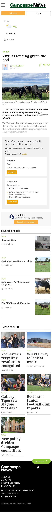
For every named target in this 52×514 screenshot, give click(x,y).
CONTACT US (7, 480)
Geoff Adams (18, 66)
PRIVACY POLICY (8, 486)
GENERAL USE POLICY (10, 483)
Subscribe (13, 13)
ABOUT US (5, 477)
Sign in (38, 13)
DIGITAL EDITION (8, 496)
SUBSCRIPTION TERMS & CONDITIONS (18, 490)
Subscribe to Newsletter (26, 222)
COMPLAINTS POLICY (10, 493)
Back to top (39, 461)
